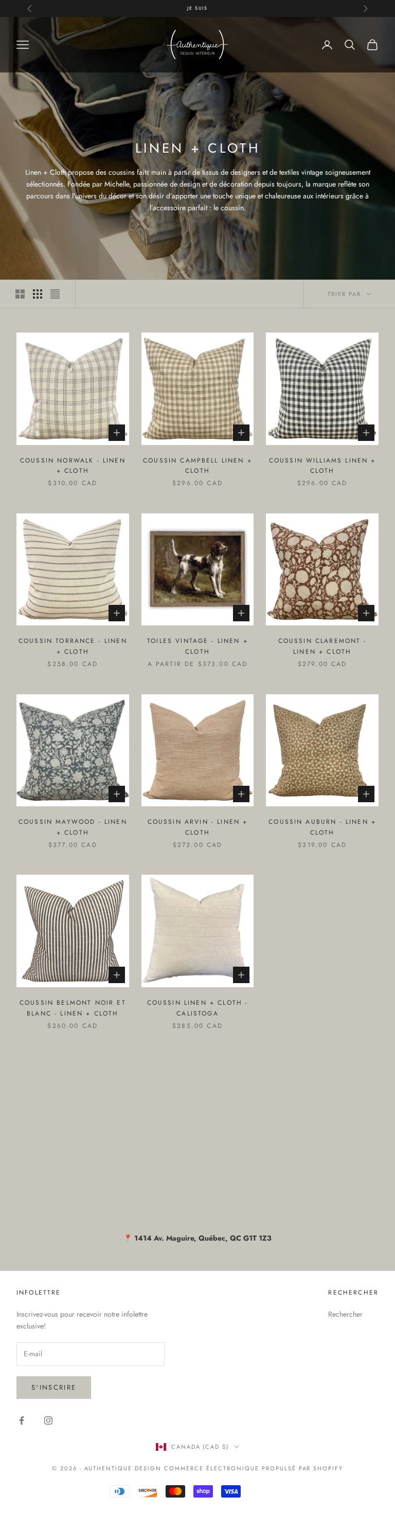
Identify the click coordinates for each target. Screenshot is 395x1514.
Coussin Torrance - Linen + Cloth (73, 646)
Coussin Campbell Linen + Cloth (197, 465)
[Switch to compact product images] (55, 294)
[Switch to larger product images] (20, 294)
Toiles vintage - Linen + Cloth (197, 646)
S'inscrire (53, 1387)
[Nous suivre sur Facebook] (21, 1420)
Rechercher (345, 1314)
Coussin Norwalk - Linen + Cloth (72, 465)
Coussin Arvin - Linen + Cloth (198, 827)
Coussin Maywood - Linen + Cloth (73, 827)
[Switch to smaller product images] (37, 294)
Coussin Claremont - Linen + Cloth (322, 646)
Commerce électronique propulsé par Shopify (253, 1468)
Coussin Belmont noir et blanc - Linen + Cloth (73, 1008)
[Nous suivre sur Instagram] (48, 1420)
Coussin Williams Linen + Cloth (322, 465)
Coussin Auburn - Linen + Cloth (322, 827)
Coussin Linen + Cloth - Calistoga (197, 1008)
